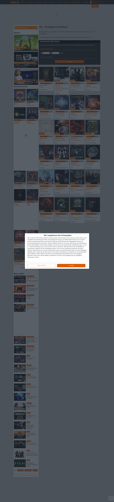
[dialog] (57, 251)
